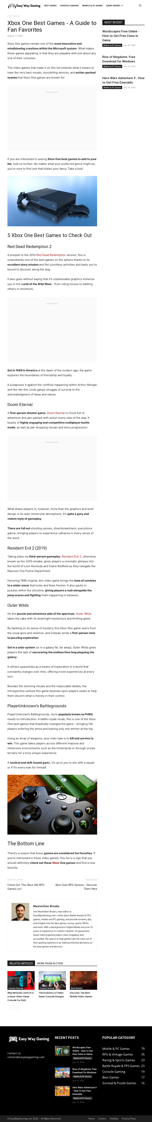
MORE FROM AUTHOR (50, 963)
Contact (102, 1118)
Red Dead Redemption (51, 255)
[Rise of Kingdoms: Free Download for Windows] (62, 1073)
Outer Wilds (83, 613)
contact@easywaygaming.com (25, 1057)
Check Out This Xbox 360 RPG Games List (25, 886)
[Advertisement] (52, 120)
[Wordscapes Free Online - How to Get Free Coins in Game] (62, 1051)
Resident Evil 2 (71, 556)
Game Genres (113, 5)
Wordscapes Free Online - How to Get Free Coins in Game (120, 35)
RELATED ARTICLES (21, 963)
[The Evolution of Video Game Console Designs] (52, 980)
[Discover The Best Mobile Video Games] (83, 980)
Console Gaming (69, 5)
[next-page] (15, 1007)
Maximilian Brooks (46, 906)
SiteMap (114, 1118)
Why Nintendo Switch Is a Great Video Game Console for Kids (20, 996)
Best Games (50, 5)
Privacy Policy (129, 1118)
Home (91, 1118)
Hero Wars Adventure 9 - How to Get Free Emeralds (84, 1091)
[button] (140, 5)
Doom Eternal (56, 413)
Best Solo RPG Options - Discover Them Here (76, 886)
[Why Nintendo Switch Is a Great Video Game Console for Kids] (21, 980)
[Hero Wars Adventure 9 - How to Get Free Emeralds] (62, 1091)
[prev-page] (9, 1007)
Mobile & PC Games (92, 5)
